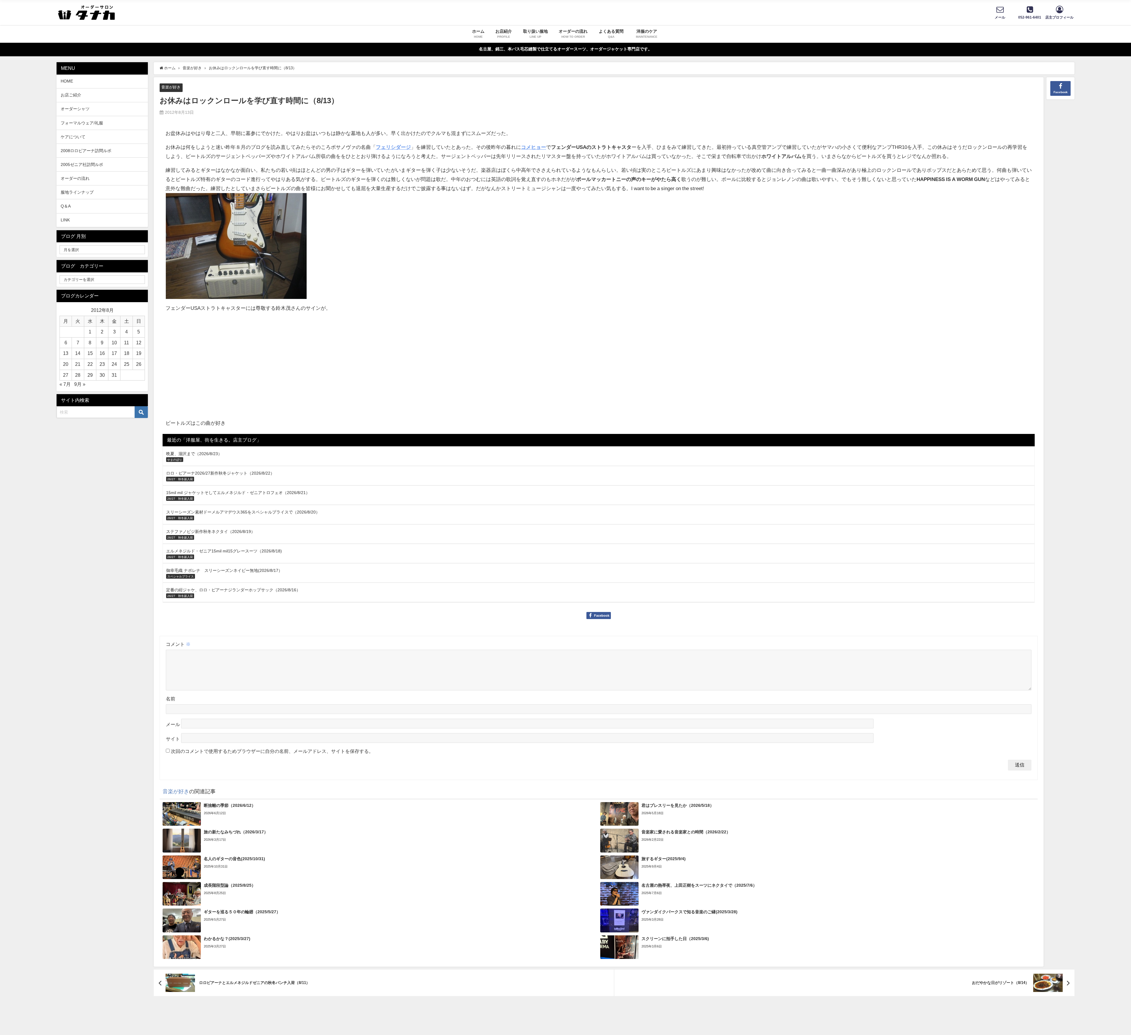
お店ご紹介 (71, 95)
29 (90, 375)
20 (65, 364)
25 (126, 364)
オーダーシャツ (75, 109)
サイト (173, 738)
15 (90, 353)
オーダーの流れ (75, 178)
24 (114, 364)
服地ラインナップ (77, 192)
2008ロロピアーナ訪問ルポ (86, 151)
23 (102, 364)
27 (65, 375)
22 (90, 364)
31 (114, 375)
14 (77, 353)
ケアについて (73, 137)
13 (65, 353)
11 (126, 342)
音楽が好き (171, 87)
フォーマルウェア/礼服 (82, 123)
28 (77, 375)
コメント (178, 644)
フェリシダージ (393, 146)
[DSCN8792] (236, 248)
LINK (65, 220)
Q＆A (66, 206)
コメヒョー (533, 146)
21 (77, 364)
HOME (67, 81)
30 (102, 375)
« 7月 (65, 384)
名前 (170, 698)
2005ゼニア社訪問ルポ (82, 164)
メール (173, 724)
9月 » (79, 384)
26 (138, 364)
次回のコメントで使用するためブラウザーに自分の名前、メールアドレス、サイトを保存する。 (272, 751)
